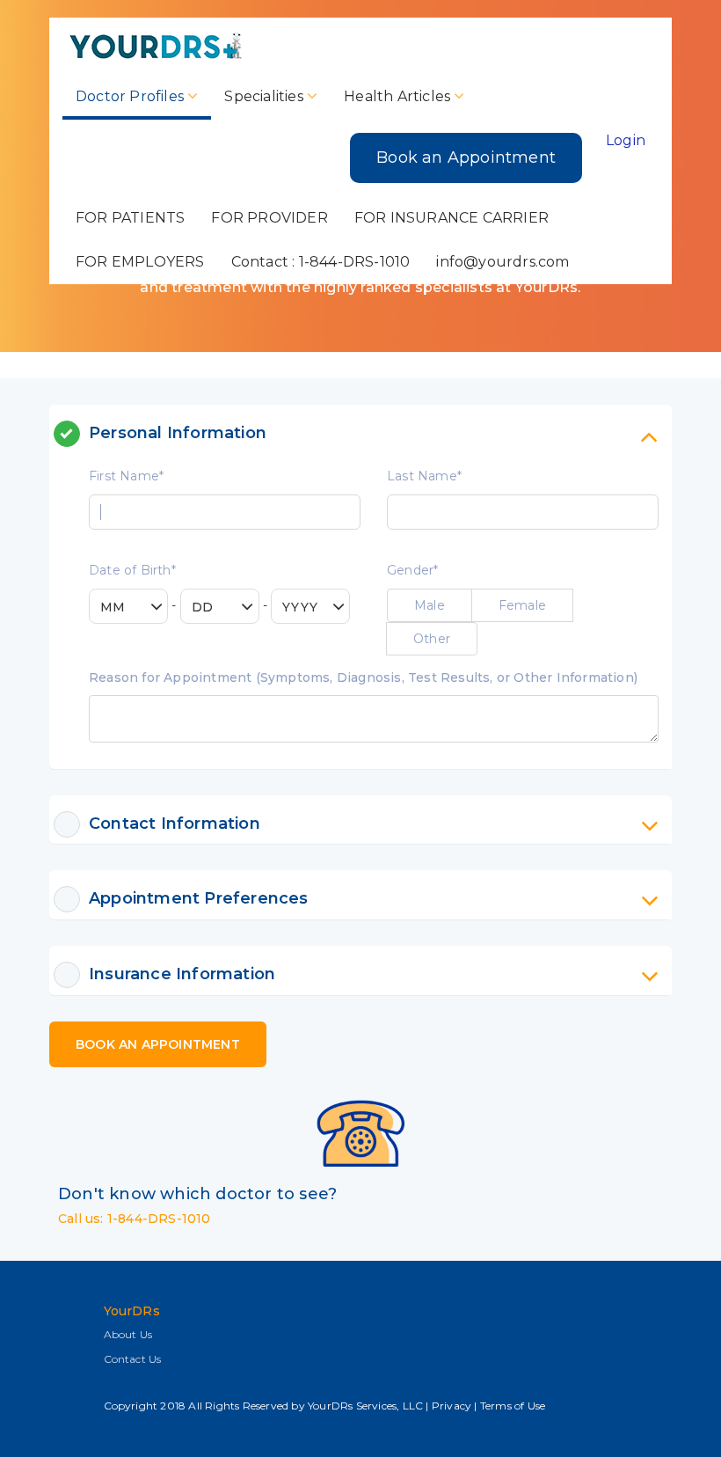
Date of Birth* (132, 570)
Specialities (265, 96)
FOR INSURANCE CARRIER (451, 217)
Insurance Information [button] (182, 974)
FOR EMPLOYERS (140, 261)
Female (522, 605)
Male (429, 605)
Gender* (412, 570)
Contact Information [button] (174, 823)
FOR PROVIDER (269, 217)
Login (625, 140)
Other (431, 639)
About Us (128, 1334)
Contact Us (133, 1358)
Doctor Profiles (131, 96)
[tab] (374, 434)
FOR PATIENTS (130, 217)
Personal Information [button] (177, 433)
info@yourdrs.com (502, 261)
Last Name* (424, 476)
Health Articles (399, 96)
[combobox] (128, 606)
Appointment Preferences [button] (199, 898)
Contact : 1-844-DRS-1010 (321, 261)
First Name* (126, 476)
